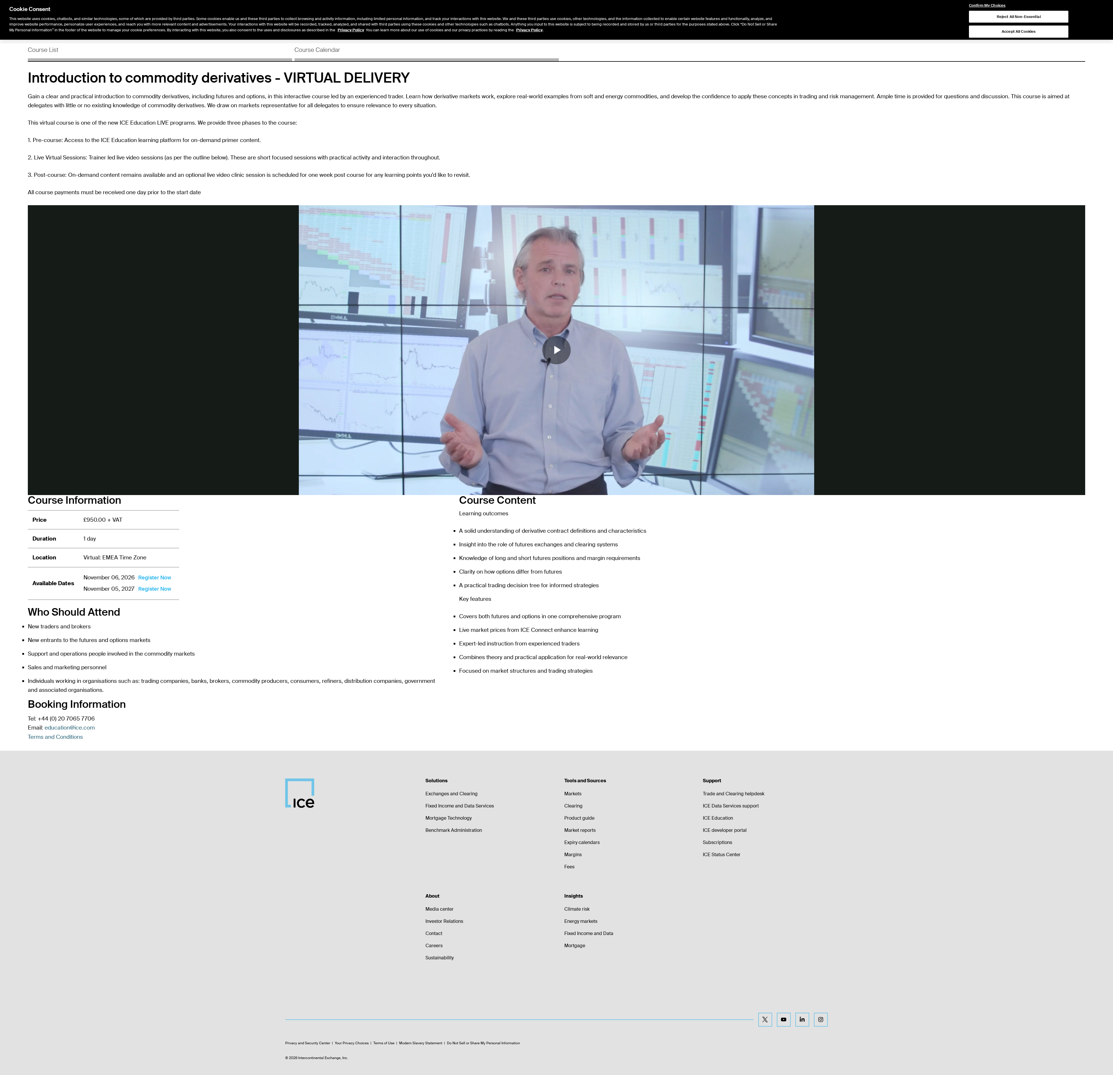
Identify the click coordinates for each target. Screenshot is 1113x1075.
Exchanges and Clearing (451, 794)
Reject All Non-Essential (1019, 16)
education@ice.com (70, 727)
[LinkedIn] (802, 1020)
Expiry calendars (582, 842)
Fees (569, 867)
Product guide (579, 818)
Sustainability (439, 958)
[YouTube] (784, 1020)
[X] (765, 1020)
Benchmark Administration (453, 830)
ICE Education (718, 818)
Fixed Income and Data (588, 933)
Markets (572, 794)
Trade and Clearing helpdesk (733, 794)
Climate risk (577, 909)
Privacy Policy (351, 30)
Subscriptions (717, 842)
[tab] (160, 52)
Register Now (154, 577)
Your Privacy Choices (352, 1043)
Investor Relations (444, 921)
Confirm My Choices (987, 5)
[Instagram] (821, 1020)
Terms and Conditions (55, 737)
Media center (439, 909)
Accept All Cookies (1019, 31)
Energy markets (580, 921)
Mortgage (574, 946)
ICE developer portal (725, 830)
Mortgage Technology (448, 818)
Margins (573, 855)
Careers (434, 946)
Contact (433, 933)
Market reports (580, 830)
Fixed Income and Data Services (459, 806)
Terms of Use (383, 1043)
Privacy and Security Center (307, 1043)
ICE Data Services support (731, 806)
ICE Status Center (722, 855)
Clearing (573, 806)
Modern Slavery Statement (420, 1043)
